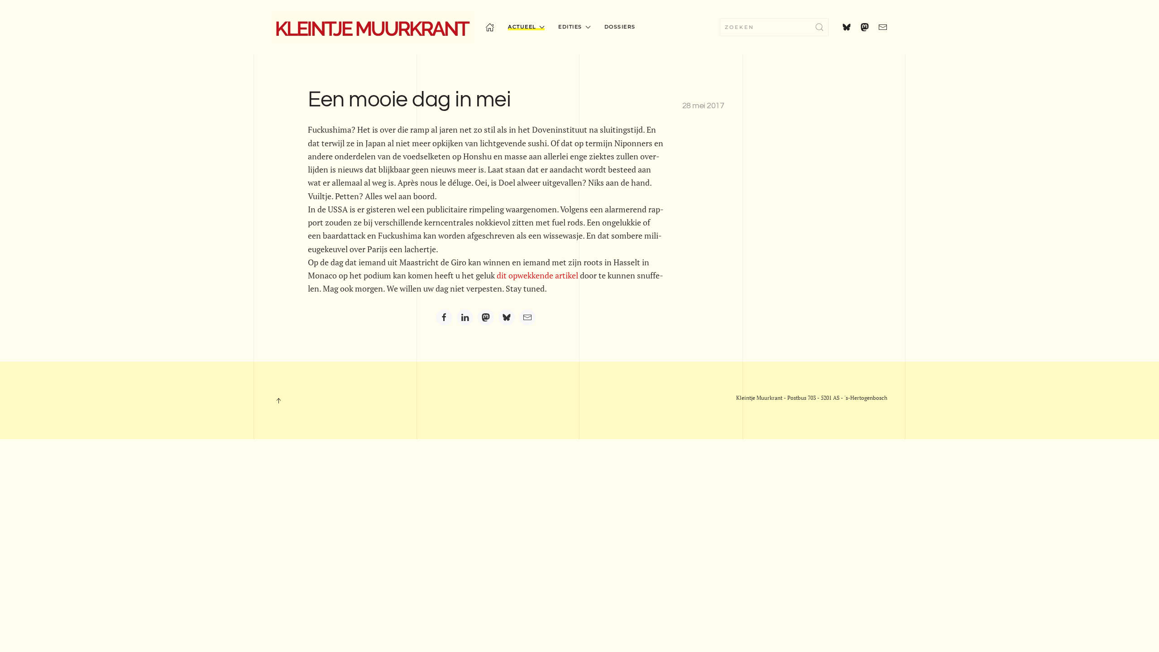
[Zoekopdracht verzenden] (819, 27)
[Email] (527, 317)
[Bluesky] (506, 317)
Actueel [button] (522, 27)
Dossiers (620, 27)
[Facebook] (444, 317)
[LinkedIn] (465, 317)
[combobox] (774, 27)
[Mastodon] (486, 317)
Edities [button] (570, 27)
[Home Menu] (489, 27)
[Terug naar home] (372, 27)
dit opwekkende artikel (537, 275)
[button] (278, 401)
